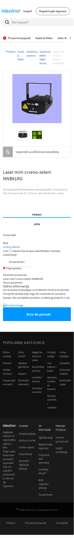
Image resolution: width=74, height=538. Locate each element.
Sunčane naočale (37, 390)
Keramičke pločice (38, 368)
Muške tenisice (7, 371)
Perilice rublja (51, 354)
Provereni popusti (35, 523)
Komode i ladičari (65, 371)
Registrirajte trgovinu (52, 11)
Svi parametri (16, 262)
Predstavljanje (27, 434)
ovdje (66, 297)
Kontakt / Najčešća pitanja (24, 464)
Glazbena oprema (31, 53)
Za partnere (45, 494)
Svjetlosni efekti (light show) (45, 57)
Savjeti (27, 11)
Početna (11, 51)
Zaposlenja (25, 454)
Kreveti (7, 363)
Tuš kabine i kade (51, 366)
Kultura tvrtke (27, 440)
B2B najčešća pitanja (43, 484)
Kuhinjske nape (65, 382)
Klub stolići (21, 354)
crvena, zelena (11, 247)
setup (60, 193)
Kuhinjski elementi (23, 382)
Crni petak (62, 523)
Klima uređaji (7, 354)
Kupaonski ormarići (9, 382)
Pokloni (10, 523)
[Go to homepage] (11, 11)
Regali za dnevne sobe (37, 356)
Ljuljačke (65, 363)
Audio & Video (21, 55)
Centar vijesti (26, 447)
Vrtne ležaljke (64, 354)
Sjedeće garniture (23, 365)
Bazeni (22, 373)
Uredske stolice (37, 379)
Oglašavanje (46, 437)
